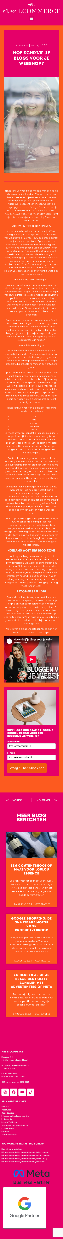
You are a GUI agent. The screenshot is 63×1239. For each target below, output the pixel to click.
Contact (5, 1106)
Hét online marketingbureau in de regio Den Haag (24, 1158)
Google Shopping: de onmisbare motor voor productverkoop (31, 924)
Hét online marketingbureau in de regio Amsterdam (25, 1155)
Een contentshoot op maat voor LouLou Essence (31, 869)
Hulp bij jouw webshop (11, 1149)
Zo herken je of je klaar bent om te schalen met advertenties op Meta (31, 981)
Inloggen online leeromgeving (15, 1116)
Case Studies (7, 1113)
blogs (44, 376)
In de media (6, 1119)
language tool (24, 607)
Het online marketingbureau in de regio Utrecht (23, 1161)
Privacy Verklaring (9, 1122)
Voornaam (13, 742)
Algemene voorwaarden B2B (14, 1125)
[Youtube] (22, 1092)
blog (51, 298)
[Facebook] (13, 1092)
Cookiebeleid (7, 1128)
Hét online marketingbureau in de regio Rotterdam (25, 1152)
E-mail (11, 753)
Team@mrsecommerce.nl (16, 1065)
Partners (5, 1131)
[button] (31, 18)
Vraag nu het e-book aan (27, 768)
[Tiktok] (30, 1092)
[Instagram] (5, 1092)
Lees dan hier (49, 628)
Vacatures (6, 1110)
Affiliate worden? (9, 1134)
